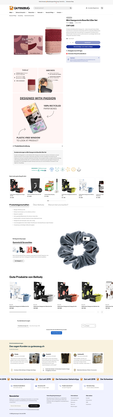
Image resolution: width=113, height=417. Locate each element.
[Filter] (83, 325)
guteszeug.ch (16, 413)
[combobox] (52, 8)
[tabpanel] (56, 217)
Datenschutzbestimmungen (33, 409)
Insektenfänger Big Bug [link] (49, 194)
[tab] (19, 205)
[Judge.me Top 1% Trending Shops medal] (73, 169)
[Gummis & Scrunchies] (78, 250)
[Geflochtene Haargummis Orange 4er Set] (36, 250)
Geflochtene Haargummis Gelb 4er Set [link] (69, 195)
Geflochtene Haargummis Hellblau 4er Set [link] (86, 195)
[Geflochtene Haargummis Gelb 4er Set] (93, 292)
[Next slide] (102, 312)
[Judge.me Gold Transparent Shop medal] (68, 169)
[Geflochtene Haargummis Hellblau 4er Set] (16, 250)
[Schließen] (99, 57)
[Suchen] (70, 8)
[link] (17, 185)
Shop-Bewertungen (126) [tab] (34, 325)
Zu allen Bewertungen (13, 349)
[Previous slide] (98, 312)
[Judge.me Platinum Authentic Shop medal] (57, 169)
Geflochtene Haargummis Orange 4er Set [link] (17, 195)
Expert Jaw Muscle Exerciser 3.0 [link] (34, 194)
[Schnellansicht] (29, 283)
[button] (99, 186)
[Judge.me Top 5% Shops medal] (79, 169)
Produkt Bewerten (56, 332)
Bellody (71, 22)
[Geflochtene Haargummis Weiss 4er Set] (22, 250)
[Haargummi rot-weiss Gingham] (29, 250)
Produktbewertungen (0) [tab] (23, 325)
